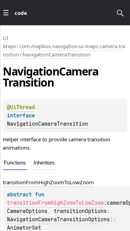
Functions (15, 163)
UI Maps (9, 42)
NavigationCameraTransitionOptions (58, 219)
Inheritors (44, 163)
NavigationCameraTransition (56, 54)
